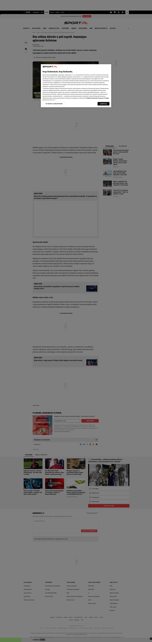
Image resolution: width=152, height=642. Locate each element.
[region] (76, 85)
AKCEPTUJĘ (103, 104)
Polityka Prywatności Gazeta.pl (95, 98)
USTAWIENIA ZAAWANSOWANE (54, 103)
